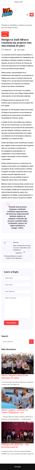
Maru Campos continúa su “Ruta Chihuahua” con (14, 411)
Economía (5, 32)
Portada (4, 35)
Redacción (8, 49)
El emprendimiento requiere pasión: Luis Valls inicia (13, 257)
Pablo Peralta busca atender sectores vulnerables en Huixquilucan (22, 248)
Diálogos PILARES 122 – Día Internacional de (15, 445)
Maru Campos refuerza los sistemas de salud (14, 376)
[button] (32, 14)
